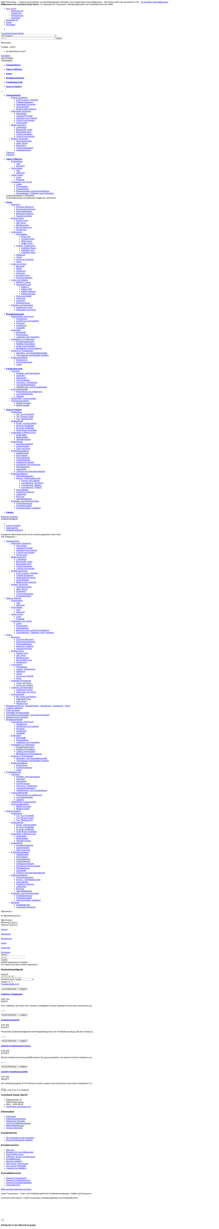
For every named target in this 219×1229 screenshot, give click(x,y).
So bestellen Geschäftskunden (154, 2)
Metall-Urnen (22, 703)
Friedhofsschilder (24, 506)
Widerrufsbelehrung (15, 1126)
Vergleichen (16, 13)
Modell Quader (23, 405)
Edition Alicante (28, 294)
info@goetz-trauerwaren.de (18, 1107)
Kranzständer (22, 490)
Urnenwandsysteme (20, 401)
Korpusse (20, 323)
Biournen (20, 266)
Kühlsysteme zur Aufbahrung (29, 392)
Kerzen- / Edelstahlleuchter (28, 478)
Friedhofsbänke (23, 460)
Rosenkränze (22, 335)
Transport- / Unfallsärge (26, 382)
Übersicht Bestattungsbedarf (19, 1183)
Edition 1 (25, 287)
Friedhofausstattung (20, 451)
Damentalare (17, 161)
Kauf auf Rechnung (14, 1154)
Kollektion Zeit (27, 250)
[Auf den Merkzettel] (2, 1010)
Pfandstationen (23, 467)
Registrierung (17, 15)
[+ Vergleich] (5, 1010)
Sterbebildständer (24, 499)
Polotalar (20, 180)
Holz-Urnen (21, 701)
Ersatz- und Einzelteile (26, 423)
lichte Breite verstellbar (26, 430)
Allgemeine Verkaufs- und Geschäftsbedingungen (18, 1122)
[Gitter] (16, 977)
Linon (18, 177)
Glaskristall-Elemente (25, 104)
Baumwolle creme (24, 129)
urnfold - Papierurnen (25, 246)
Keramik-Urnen (23, 275)
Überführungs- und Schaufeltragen (31, 387)
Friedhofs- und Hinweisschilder (25, 501)
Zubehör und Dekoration (22, 305)
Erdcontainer (22, 455)
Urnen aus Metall (24, 296)
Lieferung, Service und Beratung (20, 1157)
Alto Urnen (21, 223)
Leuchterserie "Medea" (31, 485)
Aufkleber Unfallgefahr (12, 994)
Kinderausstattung (19, 357)
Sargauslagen (22, 189)
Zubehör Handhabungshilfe (14, 1072)
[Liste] (18, 977)
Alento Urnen (22, 220)
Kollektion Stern (28, 253)
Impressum (11, 1116)
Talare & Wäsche (13, 598)
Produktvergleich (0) (10, 984)
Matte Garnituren (18, 125)
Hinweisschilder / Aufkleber (28, 508)
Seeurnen (20, 273)
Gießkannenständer (25, 462)
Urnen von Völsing (19, 280)
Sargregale (21, 469)
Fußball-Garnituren (24, 102)
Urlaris (19, 257)
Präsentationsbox (24, 211)
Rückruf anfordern (14, 1161)
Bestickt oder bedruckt (26, 109)
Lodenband (21, 127)
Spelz (18, 262)
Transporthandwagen (25, 385)
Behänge (15, 902)
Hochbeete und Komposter (28, 465)
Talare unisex (17, 175)
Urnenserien (16, 232)
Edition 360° (26, 289)
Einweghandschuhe (25, 341)
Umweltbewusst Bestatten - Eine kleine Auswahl (27, 715)
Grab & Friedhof (13, 526)
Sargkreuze (21, 325)
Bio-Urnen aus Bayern (26, 697)
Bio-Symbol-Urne (24, 227)
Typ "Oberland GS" (24, 419)
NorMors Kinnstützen (25, 344)
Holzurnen (21, 271)
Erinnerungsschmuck (25, 209)
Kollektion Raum (28, 248)
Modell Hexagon (23, 403)
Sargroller (20, 376)
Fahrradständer (23, 458)
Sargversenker (22, 446)
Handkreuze (21, 319)
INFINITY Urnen (23, 282)
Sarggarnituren (13, 541)
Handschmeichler (24, 216)
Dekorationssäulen (24, 476)
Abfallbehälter (22, 453)
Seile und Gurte (23, 448)
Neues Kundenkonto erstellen (19, 1140)
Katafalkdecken (23, 905)
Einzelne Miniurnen (25, 207)
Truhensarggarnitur (24, 148)
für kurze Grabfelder (25, 426)
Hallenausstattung (19, 474)
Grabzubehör (17, 442)
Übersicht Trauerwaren (16, 1178)
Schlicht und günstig (25, 120)
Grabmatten (21, 435)
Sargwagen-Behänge (25, 907)
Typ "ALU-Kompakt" (25, 414)
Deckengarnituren (24, 362)
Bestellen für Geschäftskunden (20, 1152)
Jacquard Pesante (24, 116)
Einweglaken (22, 186)
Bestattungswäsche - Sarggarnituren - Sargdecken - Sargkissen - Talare (38, 706)
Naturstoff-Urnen (23, 285)
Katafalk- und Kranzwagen (28, 373)
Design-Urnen (17, 218)
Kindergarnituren (23, 150)
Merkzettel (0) (17, 11)
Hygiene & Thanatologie (22, 351)
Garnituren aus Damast (26, 118)
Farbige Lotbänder (14, 708)
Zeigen (4, 982)
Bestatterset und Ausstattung (29, 348)
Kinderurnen (21, 360)
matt (18, 164)
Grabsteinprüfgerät (24, 444)
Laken (19, 184)
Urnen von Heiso (18, 264)
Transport (15, 371)
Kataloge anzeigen (9, 517)
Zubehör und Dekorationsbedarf (30, 471)
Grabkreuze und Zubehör (27, 321)
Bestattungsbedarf (14, 719)
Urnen (9, 635)
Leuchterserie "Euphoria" (32, 483)
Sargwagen (21, 378)
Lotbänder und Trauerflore (28, 337)
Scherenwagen (23, 380)
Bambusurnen (22, 225)
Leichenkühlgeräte (19, 389)
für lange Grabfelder (25, 428)
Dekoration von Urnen (26, 310)
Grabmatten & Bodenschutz (23, 432)
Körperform (21, 146)
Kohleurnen (21, 230)
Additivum (20, 255)
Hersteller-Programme (21, 681)
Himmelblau (21, 234)
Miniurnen (15, 204)
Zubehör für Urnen (24, 307)
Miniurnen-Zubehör (24, 214)
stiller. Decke (22, 143)
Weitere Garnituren (19, 139)
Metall (19, 269)
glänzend (20, 166)
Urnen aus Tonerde (24, 259)
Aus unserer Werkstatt (16, 1166)
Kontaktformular (13, 1159)
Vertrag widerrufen (14, 1128)
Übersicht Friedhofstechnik (18, 1180)
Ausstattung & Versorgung (23, 339)
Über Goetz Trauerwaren (17, 1164)
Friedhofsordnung (24, 503)
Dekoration (16, 330)
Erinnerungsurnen (24, 278)
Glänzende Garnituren (21, 111)
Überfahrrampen (23, 439)
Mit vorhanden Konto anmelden (20, 1138)
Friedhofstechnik (13, 772)
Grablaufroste (17, 421)
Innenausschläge (24, 141)
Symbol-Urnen (27, 239)
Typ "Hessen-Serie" (25, 416)
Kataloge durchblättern (16, 1168)
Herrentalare (16, 168)
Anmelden (15, 18)
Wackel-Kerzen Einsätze (17, 717)
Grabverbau (16, 412)
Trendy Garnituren (24, 134)
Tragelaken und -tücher (21, 182)
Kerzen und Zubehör (30, 481)
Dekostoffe (21, 332)
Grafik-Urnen (27, 243)
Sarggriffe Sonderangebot (17, 713)
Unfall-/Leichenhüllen (25, 346)
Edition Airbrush (28, 291)
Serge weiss (21, 123)
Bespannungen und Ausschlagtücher (32, 191)
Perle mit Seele (13, 710)
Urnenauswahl (17, 694)
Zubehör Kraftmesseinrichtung (16, 1046)
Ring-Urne (26, 237)
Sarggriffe (20, 328)
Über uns (10, 1150)
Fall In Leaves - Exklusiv (27, 100)
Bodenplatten (22, 437)
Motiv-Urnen (26, 241)
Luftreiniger (21, 494)
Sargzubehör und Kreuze (22, 316)
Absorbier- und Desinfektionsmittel (31, 353)
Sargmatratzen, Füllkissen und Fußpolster (35, 193)
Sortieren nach (7, 979)
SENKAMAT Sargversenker (23, 398)
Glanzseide (21, 113)
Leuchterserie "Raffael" (31, 487)
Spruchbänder (22, 107)
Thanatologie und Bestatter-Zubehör (32, 355)
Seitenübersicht (13, 1185)
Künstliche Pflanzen (25, 492)
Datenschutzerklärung (16, 1119)
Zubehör (20, 396)
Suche (4, 960)
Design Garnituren (19, 97)
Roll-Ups (20, 497)
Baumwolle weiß (23, 132)
